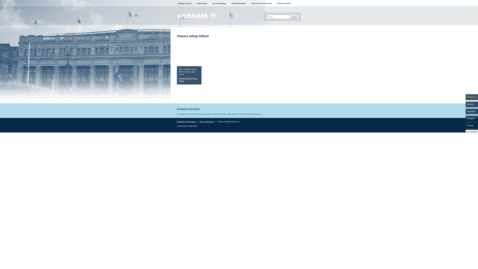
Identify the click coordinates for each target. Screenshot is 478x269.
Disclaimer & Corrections (186, 122)
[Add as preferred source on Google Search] (472, 133)
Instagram (471, 118)
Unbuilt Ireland (202, 3)
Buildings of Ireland (184, 3)
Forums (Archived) (283, 3)
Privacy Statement (207, 122)
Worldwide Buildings (238, 3)
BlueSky (470, 104)
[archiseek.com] (196, 18)
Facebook (471, 111)
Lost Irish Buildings (219, 3)
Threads (470, 125)
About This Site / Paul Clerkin (261, 3)
